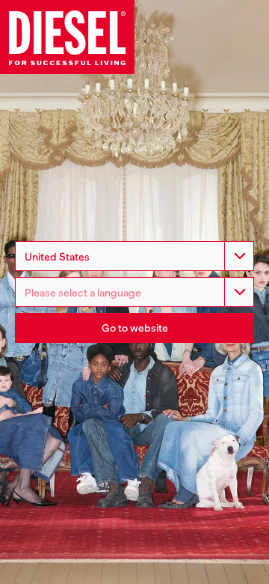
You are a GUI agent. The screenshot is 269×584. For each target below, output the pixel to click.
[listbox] (134, 292)
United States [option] (57, 257)
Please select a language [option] (83, 293)
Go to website (135, 328)
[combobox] (134, 256)
